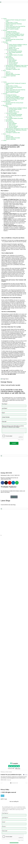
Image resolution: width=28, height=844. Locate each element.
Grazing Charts (12, 47)
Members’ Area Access (14, 48)
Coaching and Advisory (11, 31)
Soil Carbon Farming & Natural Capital (15, 35)
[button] (14, 79)
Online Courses (9, 25)
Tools (7, 43)
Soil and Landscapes (13, 62)
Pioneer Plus (11, 58)
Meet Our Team (9, 73)
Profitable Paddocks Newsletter (16, 55)
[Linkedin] (13, 483)
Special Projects (9, 57)
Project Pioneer (12, 61)
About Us (8, 71)
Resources (5, 42)
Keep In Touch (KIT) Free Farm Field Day (15, 26)
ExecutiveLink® (6, 38)
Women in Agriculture (11, 75)
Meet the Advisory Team (11, 36)
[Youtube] (9, 483)
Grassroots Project (13, 64)
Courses (5, 18)
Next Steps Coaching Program (13, 32)
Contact (4, 77)
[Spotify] (17, 483)
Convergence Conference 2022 (13, 69)
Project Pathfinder (13, 60)
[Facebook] (2, 483)
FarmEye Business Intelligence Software (15, 34)
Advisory (5, 30)
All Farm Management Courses (13, 27)
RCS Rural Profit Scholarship (15, 51)
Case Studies (9, 56)
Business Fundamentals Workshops (14, 23)
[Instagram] (6, 483)
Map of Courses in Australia (12, 29)
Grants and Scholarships (11, 49)
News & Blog (9, 53)
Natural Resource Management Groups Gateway (17, 65)
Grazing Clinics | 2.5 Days (12, 22)
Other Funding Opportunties (15, 52)
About (4, 70)
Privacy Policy (5, 789)
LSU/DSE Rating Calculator (15, 45)
